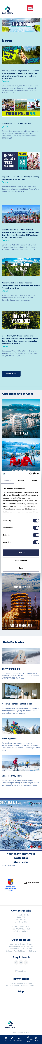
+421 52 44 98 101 (22, 926)
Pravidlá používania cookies (21, 983)
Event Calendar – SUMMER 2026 (16, 124)
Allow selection (21, 560)
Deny (21, 568)
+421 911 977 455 (23, 929)
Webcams (19, 1039)
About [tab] (34, 480)
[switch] (36, 528)
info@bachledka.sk (21, 931)
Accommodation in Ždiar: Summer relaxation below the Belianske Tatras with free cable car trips (21, 285)
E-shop (6, 1039)
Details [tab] (21, 480)
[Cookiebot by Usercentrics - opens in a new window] (29, 473)
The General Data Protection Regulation (21, 985)
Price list (12, 1039)
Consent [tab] (7, 480)
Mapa (36, 1039)
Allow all (21, 553)
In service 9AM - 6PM (28, 1039)
